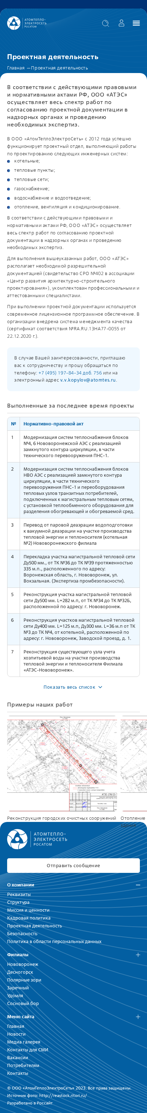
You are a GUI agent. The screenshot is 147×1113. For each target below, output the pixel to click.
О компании (20, 885)
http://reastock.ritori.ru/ (63, 1095)
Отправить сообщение (73, 866)
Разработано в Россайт (29, 1103)
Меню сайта (20, 1017)
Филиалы (18, 955)
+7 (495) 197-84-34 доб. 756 (70, 373)
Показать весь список (69, 687)
